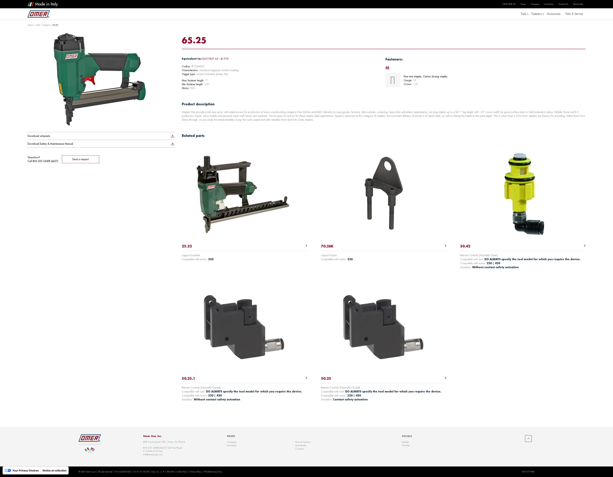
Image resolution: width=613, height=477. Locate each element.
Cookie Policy (181, 471)
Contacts (299, 448)
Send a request (80, 159)
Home (30, 25)
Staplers (46, 25)
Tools (37, 25)
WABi (532, 471)
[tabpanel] (485, 80)
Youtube (406, 445)
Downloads (300, 445)
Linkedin (405, 442)
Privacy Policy (195, 471)
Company (231, 442)
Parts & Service (302, 442)
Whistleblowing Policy (213, 471)
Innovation (232, 445)
